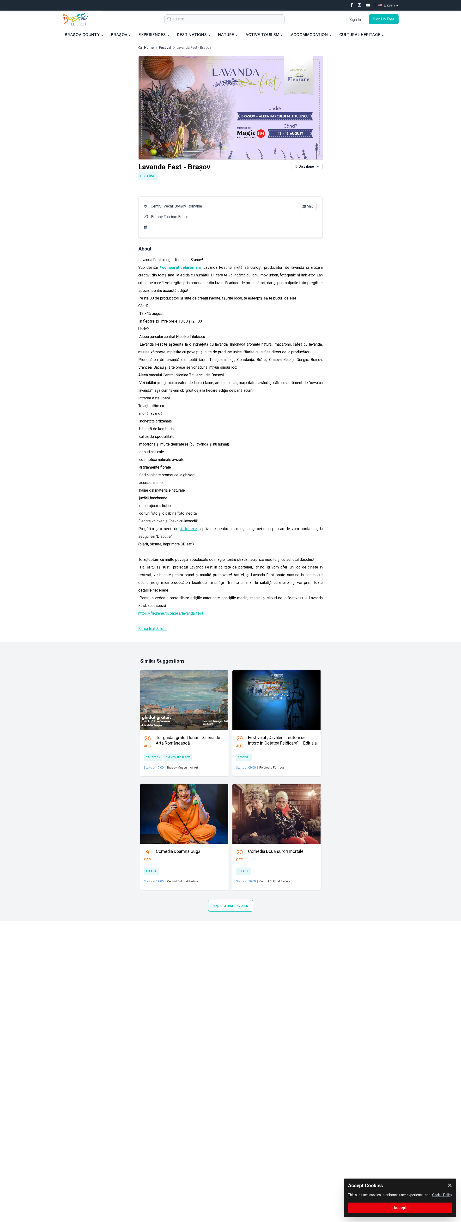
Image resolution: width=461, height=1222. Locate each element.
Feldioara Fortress (272, 767)
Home (149, 47)
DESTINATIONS (192, 34)
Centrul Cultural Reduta (182, 881)
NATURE (226, 34)
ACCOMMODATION (310, 34)
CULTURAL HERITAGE (360, 34)
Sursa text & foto (152, 628)
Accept (400, 1207)
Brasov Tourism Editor (169, 216)
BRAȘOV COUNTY (83, 34)
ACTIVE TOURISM (262, 34)
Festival (165, 47)
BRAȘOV (119, 34)
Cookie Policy (442, 1195)
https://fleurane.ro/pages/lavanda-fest (170, 613)
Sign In (355, 19)
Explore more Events (230, 905)
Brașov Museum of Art (182, 767)
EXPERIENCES (153, 34)
